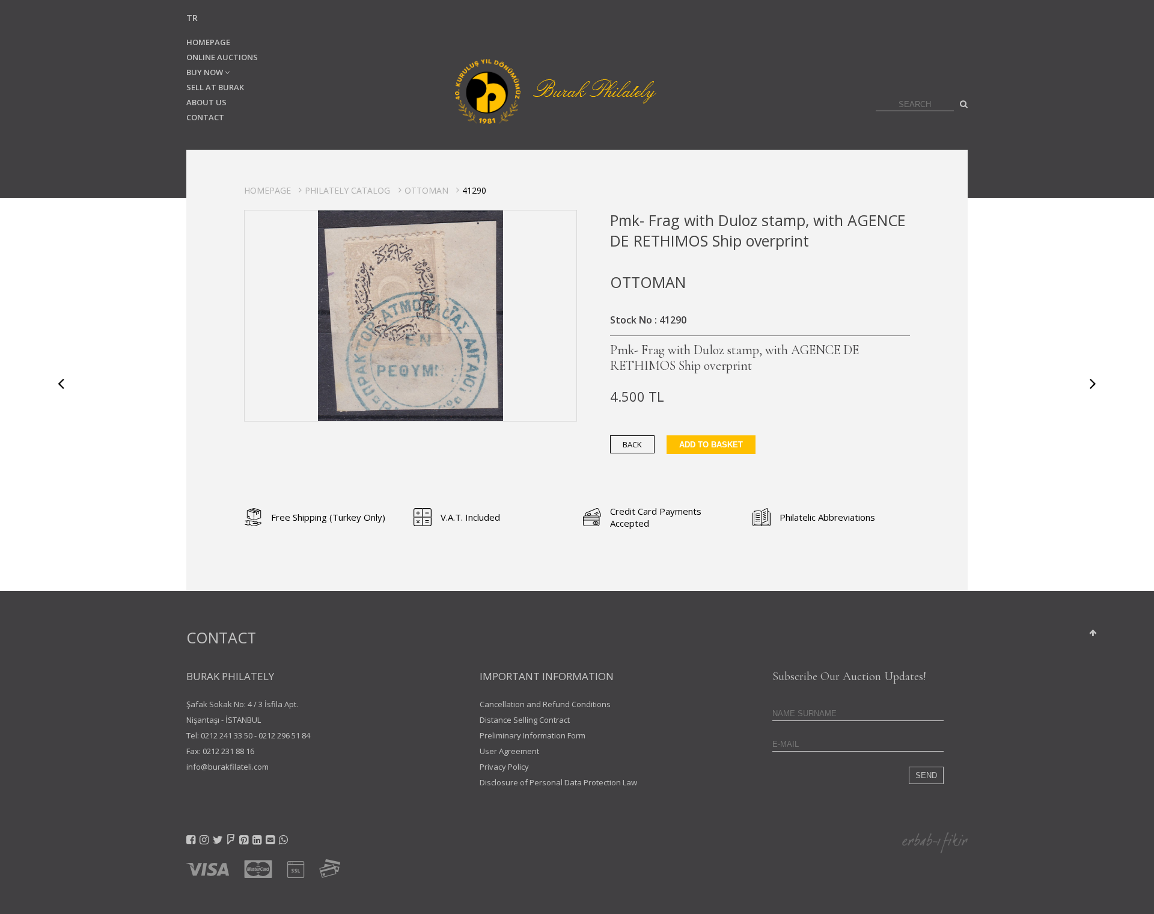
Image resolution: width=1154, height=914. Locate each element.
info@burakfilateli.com (227, 766)
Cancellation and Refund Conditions (545, 704)
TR (192, 17)
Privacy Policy (504, 766)
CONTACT (205, 117)
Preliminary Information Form (532, 735)
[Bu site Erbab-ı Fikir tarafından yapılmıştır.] (935, 841)
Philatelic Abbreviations (827, 517)
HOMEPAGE (208, 42)
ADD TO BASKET (711, 444)
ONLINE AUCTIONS (222, 57)
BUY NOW (205, 72)
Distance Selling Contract (525, 719)
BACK (632, 444)
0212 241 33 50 (226, 735)
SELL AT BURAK (215, 87)
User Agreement (509, 751)
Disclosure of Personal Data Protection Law (558, 782)
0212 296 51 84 (284, 735)
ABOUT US (206, 102)
